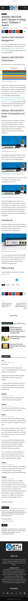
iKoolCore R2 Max (8, 101)
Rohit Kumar (5, 28)
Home (3, 11)
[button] (2, 8)
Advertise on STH (14, 568)
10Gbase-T (8, 284)
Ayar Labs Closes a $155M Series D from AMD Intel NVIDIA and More (20, 306)
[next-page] (5, 352)
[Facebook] (3, 31)
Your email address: (7, 519)
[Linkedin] (13, 31)
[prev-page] (3, 352)
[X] (6, 31)
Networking (8, 11)
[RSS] (11, 593)
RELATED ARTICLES (7, 323)
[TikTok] (16, 593)
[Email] (21, 31)
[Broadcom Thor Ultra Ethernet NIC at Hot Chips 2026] (5, 346)
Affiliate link (5, 274)
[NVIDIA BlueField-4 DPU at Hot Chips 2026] (5, 338)
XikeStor (18, 284)
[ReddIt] (17, 31)
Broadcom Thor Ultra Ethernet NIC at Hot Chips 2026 (18, 346)
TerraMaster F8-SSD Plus (11, 97)
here (19, 581)
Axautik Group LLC (17, 599)
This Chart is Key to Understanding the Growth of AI (7, 305)
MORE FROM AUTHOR (19, 323)
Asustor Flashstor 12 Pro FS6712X (16, 99)
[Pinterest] (10, 31)
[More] (24, 31)
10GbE (13, 284)
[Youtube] (24, 593)
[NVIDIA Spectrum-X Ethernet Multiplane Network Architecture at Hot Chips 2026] (5, 329)
